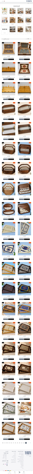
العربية (3, 1)
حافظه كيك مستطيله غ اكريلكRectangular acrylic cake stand (8, 97)
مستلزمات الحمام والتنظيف (21, 454)
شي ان (22, 468)
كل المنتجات (14, 455)
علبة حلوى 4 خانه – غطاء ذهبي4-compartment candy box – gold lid (24, 97)
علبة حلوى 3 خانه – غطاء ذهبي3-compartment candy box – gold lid (8, 77)
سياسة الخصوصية (13, 462)
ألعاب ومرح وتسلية (21, 460)
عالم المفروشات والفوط (20, 461)
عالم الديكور (22, 464)
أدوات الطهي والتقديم (20, 456)
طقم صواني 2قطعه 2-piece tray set (24, 57)
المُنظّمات (22, 465)
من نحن (15, 454)
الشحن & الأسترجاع (13, 459)
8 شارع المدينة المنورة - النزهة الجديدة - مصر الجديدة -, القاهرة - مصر (4, 457)
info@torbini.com (4, 461)
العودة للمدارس (21, 457)
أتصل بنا (15, 458)
